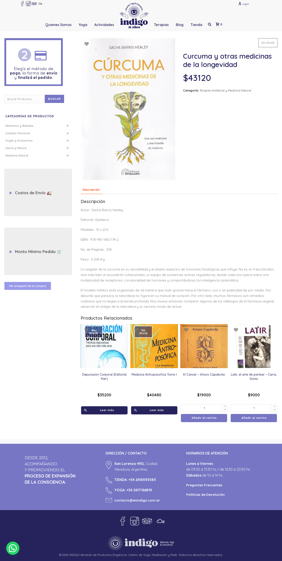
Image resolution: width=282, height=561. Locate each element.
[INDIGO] (134, 15)
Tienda (196, 24)
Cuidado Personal (17, 133)
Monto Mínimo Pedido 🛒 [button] (38, 251)
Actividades (104, 24)
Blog (180, 24)
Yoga (83, 24)
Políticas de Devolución (205, 494)
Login (246, 4)
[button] (12, 548)
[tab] (91, 190)
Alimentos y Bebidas (19, 125)
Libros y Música (15, 148)
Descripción (91, 189)
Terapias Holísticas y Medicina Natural (225, 90)
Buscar (54, 99)
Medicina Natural (16, 155)
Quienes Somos (58, 24)
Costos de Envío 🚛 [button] (33, 192)
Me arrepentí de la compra (27, 286)
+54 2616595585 (142, 479)
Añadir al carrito (204, 417)
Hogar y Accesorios (19, 140)
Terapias (161, 24)
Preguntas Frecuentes (204, 485)
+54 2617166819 (139, 490)
